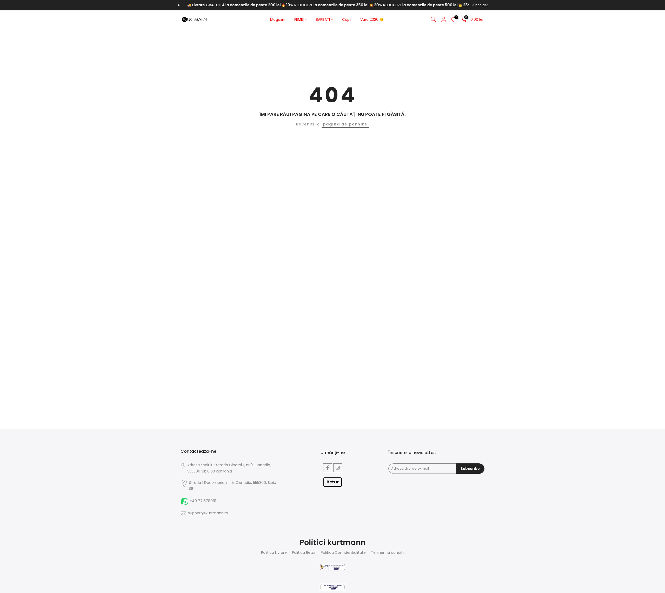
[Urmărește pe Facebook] (327, 467)
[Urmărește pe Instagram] (337, 467)
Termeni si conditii (387, 552)
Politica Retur (304, 552)
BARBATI (323, 19)
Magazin (277, 19)
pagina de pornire (345, 124)
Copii (346, 19)
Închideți (481, 5)
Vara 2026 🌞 (372, 19)
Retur (333, 482)
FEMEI (299, 19)
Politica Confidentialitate (343, 552)
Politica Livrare (274, 552)
